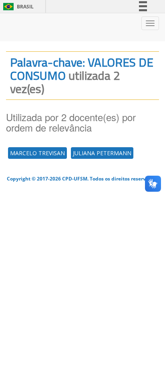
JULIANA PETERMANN (102, 153)
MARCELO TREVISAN (37, 153)
